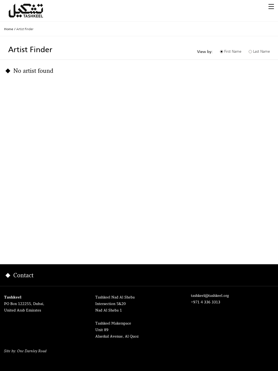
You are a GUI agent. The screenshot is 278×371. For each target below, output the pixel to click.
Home (8, 29)
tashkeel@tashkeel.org (210, 296)
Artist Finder (24, 29)
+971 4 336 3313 (205, 302)
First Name (232, 51)
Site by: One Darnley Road (25, 351)
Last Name (261, 51)
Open (271, 6)
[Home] (32, 10)
